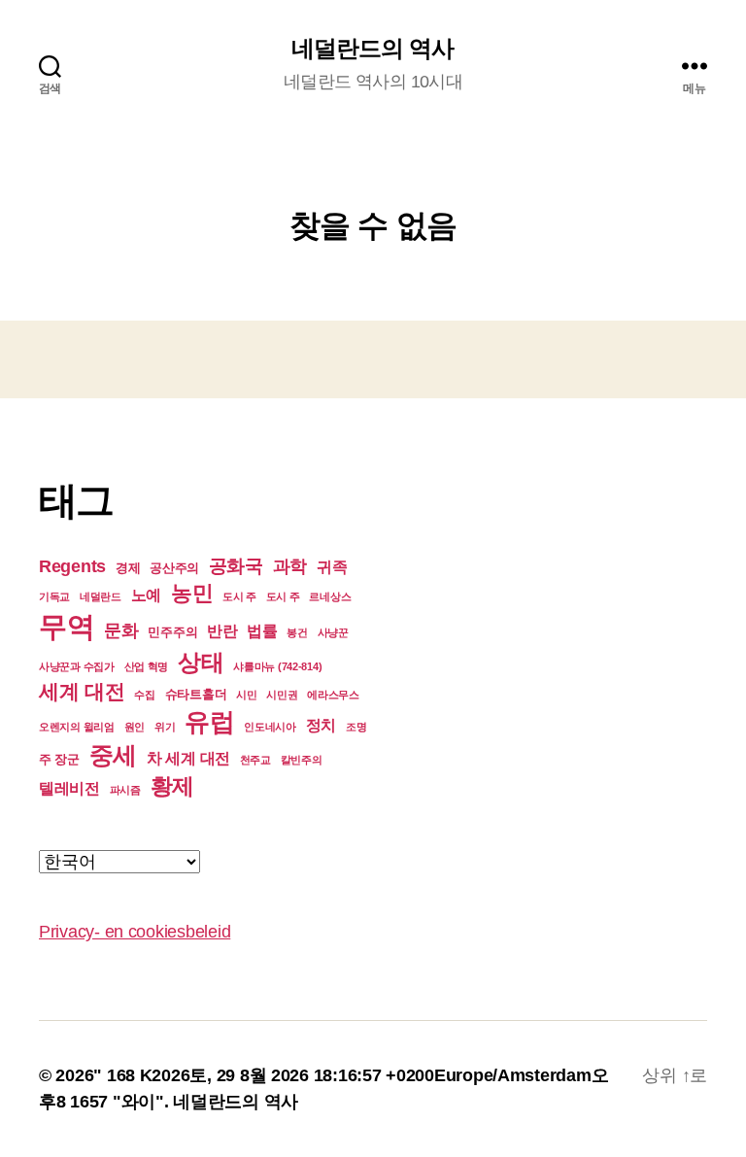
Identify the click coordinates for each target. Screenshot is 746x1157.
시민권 (281, 694)
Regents (72, 566)
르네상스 (330, 596)
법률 (262, 631)
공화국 (236, 566)
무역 (66, 626)
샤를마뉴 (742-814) (277, 666)
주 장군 (59, 759)
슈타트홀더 (196, 694)
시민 (246, 694)
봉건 (297, 632)
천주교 (255, 760)
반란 (222, 631)
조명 (356, 726)
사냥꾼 (333, 632)
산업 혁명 (146, 666)
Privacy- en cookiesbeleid (134, 931)
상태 (200, 662)
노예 (146, 595)
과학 (290, 566)
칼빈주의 (301, 760)
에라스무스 (333, 694)
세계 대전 (82, 691)
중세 (113, 754)
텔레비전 (69, 788)
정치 (321, 725)
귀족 (332, 567)
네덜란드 (100, 596)
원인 (134, 726)
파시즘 (125, 790)
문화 (121, 630)
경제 (128, 568)
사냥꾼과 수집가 (77, 666)
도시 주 (239, 596)
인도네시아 (270, 726)
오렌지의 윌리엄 (77, 726)
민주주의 (172, 632)
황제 (172, 786)
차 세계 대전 (188, 758)
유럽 (209, 721)
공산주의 (174, 568)
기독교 (54, 596)
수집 (144, 694)
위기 (164, 726)
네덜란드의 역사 (372, 48)
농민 (192, 593)
